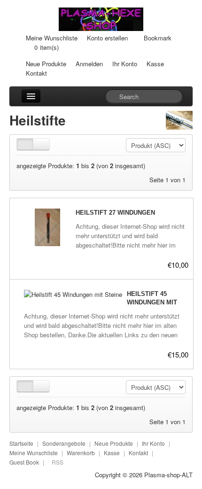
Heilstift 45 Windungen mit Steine (152, 302)
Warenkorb (81, 453)
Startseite (21, 443)
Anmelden (89, 63)
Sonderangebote (63, 443)
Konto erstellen (107, 37)
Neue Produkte (46, 63)
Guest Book (24, 462)
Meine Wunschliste (52, 37)
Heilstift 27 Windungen (115, 212)
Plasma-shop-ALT (168, 474)
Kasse (155, 63)
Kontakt (36, 73)
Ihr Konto (124, 63)
